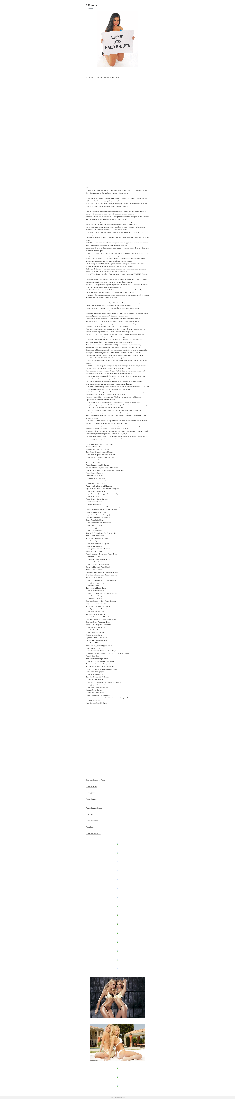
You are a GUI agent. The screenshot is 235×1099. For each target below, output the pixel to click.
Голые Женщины (92, 821)
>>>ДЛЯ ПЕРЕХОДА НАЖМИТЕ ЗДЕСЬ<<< (103, 77)
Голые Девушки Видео (94, 808)
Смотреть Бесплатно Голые (95, 780)
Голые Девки (90, 793)
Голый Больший (91, 786)
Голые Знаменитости (93, 833)
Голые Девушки (91, 799)
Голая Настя (90, 827)
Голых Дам (89, 814)
